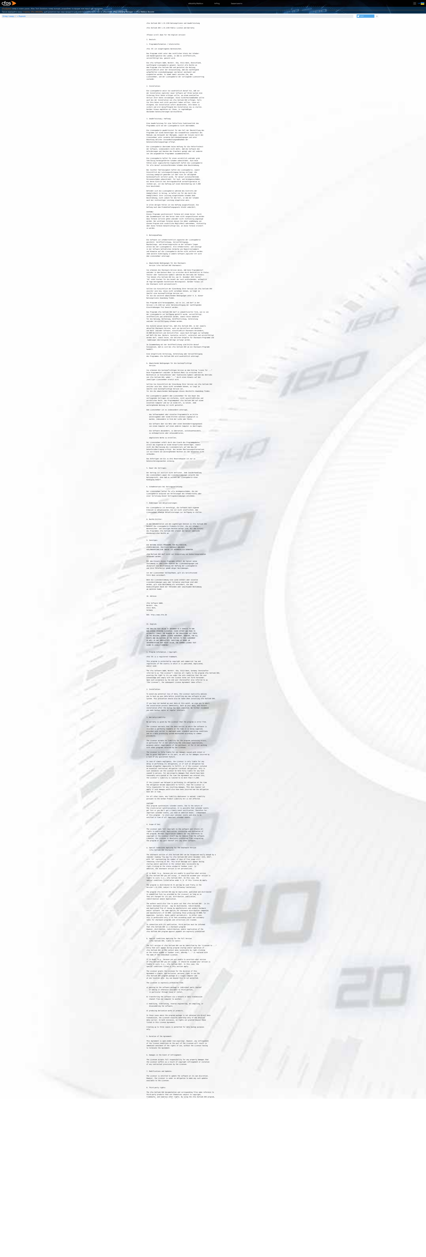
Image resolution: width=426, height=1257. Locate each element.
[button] (365, 16)
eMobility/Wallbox (195, 3)
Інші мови (420, 1215)
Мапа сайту (419, 1210)
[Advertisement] (213, 1235)
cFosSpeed (6, 8)
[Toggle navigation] (415, 3)
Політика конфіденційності (13, 1215)
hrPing (217, 3)
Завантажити (236, 3)
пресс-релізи (7, 1210)
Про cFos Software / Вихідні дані (16, 1213)
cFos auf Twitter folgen (414, 1213)
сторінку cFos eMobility (33, 12)
